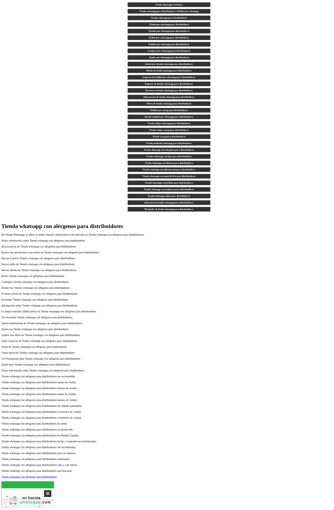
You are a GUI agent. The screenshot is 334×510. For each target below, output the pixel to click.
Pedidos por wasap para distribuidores (169, 110)
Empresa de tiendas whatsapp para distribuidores (169, 83)
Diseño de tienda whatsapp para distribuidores (169, 70)
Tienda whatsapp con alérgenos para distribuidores (169, 149)
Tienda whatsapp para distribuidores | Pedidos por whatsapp (168, 11)
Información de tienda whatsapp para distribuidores (169, 97)
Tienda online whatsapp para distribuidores (169, 123)
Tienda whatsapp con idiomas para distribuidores (169, 163)
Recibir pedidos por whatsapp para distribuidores (169, 116)
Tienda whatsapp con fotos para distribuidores (169, 156)
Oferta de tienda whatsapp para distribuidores (169, 103)
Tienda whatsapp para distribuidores (169, 17)
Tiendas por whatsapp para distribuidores (168, 31)
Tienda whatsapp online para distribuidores (169, 196)
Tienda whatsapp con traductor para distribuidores (169, 189)
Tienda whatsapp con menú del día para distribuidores (169, 176)
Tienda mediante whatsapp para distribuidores (169, 143)
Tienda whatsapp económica (169, 4)
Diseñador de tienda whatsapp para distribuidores (169, 209)
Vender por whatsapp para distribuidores (169, 57)
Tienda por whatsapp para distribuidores (169, 24)
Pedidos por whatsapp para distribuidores (169, 44)
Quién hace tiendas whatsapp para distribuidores (169, 64)
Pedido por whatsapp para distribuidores (169, 37)
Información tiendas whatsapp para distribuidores (168, 202)
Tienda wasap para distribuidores (168, 136)
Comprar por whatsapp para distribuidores (169, 50)
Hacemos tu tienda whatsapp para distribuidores (169, 90)
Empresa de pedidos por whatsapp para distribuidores (168, 77)
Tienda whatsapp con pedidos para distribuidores (169, 182)
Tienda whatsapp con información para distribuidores (168, 169)
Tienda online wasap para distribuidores (169, 130)
